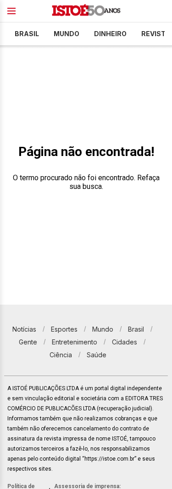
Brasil (27, 34)
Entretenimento (74, 342)
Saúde (96, 355)
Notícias (24, 329)
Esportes (64, 329)
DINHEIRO (110, 34)
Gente (28, 342)
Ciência (61, 355)
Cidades (124, 342)
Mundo (66, 34)
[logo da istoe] (86, 11)
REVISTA (155, 34)
